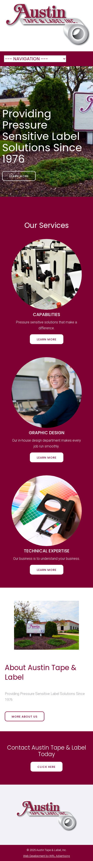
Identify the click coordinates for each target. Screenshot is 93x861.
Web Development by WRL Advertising (46, 856)
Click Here (46, 767)
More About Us (24, 717)
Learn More (19, 176)
